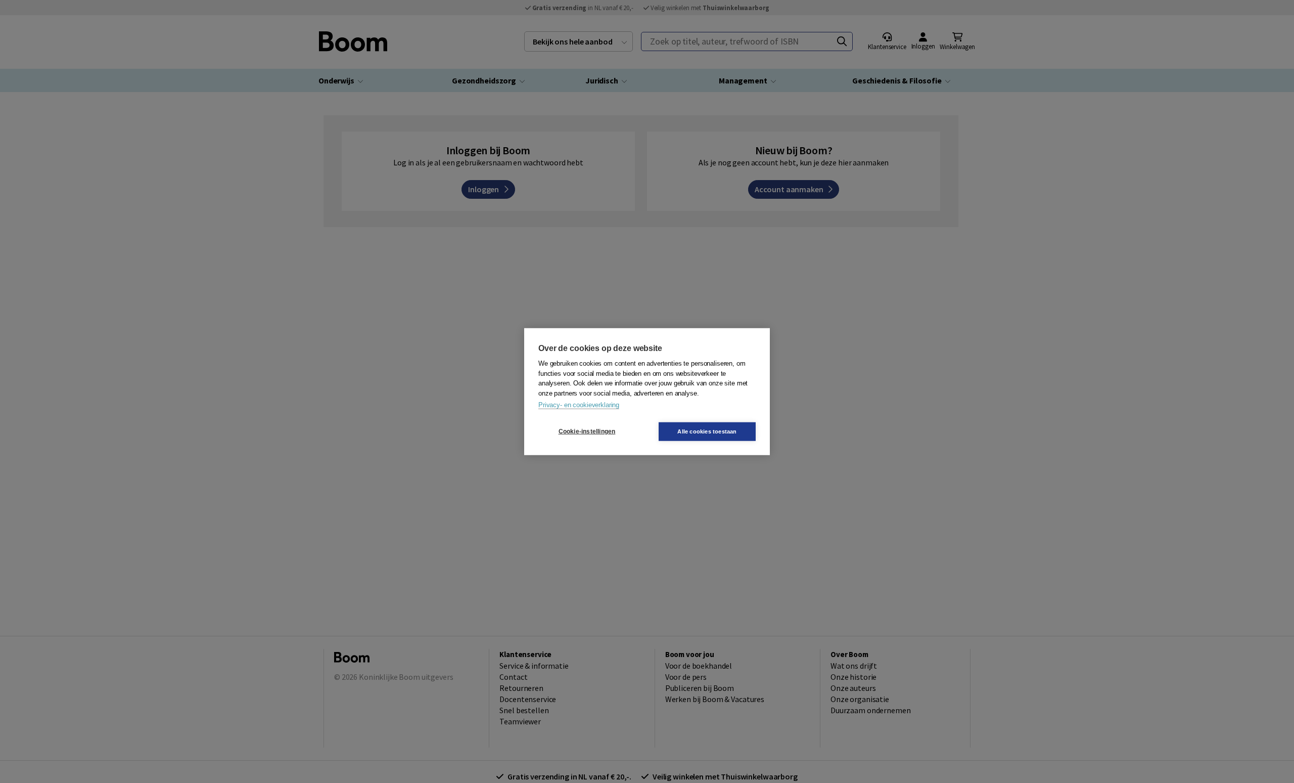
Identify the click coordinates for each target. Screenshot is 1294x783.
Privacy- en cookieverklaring (578, 405)
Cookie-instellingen (587, 431)
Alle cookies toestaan (706, 431)
